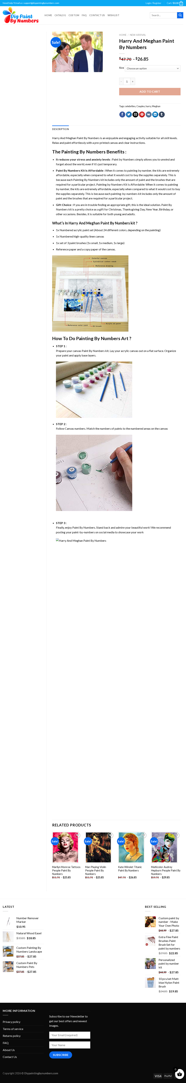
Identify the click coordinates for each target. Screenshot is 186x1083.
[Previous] (52, 858)
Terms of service (13, 1029)
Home (48, 15)
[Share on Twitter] (129, 114)
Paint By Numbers (68, 170)
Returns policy (12, 1035)
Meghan (156, 106)
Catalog (60, 15)
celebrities (130, 106)
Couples (140, 106)
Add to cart (150, 91)
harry (148, 106)
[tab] (60, 129)
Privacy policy (11, 1021)
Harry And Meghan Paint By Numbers (76, 138)
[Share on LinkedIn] (155, 114)
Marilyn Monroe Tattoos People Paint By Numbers (66, 870)
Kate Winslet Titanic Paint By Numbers (130, 868)
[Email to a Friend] (135, 114)
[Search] (180, 15)
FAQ (84, 15)
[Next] (180, 858)
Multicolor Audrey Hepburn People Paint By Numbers (165, 870)
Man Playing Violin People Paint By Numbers (95, 870)
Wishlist (113, 15)
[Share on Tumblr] (162, 114)
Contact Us (97, 15)
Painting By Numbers (83, 151)
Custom (73, 15)
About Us (9, 1050)
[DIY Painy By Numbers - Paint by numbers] (21, 15)
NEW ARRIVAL (138, 34)
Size (121, 68)
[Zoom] (56, 67)
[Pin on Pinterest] (142, 114)
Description (60, 129)
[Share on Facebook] (122, 114)
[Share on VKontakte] (149, 114)
